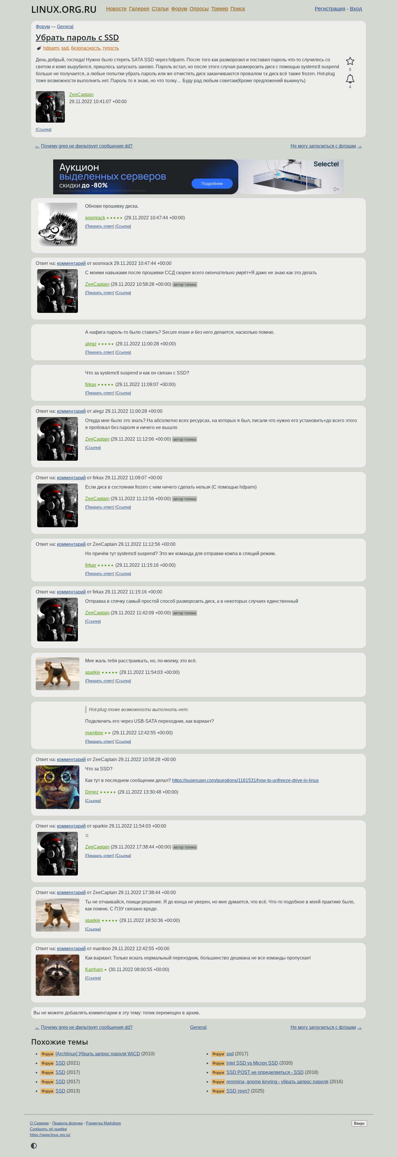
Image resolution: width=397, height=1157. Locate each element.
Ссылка (43, 130)
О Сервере (39, 1123)
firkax (90, 384)
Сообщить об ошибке (48, 1129)
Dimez (92, 792)
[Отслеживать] (350, 79)
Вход (356, 9)
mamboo (94, 732)
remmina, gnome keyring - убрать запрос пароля (277, 1081)
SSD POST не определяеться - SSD (265, 1072)
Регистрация (330, 9)
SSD (60, 1063)
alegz (90, 343)
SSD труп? (238, 1090)
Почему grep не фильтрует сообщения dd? (87, 145)
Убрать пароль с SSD (77, 37)
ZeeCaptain (81, 94)
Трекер (219, 9)
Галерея (139, 9)
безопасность (85, 48)
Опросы (199, 9)
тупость (111, 48)
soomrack (95, 217)
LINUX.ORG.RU (64, 9)
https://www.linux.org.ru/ (50, 1135)
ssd (65, 48)
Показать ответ (99, 226)
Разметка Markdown (103, 1123)
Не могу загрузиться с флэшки (323, 145)
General (65, 26)
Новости (116, 9)
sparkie (92, 672)
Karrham (94, 969)
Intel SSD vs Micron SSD (252, 1063)
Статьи (160, 9)
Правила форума (67, 1123)
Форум (179, 9)
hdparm (51, 48)
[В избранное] (350, 61)
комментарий (71, 263)
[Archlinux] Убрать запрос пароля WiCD (98, 1053)
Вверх (359, 1123)
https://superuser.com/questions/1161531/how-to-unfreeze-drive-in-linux (245, 780)
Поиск (237, 9)
